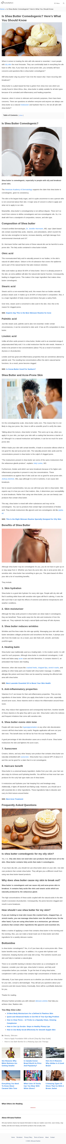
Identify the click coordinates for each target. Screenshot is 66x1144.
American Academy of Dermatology (18, 189)
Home (2, 9)
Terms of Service (39, 1137)
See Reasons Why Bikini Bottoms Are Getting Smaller (9, 1063)
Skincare (14, 1035)
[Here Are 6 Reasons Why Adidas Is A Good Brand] (55, 1056)
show (21, 115)
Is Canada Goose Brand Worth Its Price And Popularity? (32, 1063)
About (47, 1137)
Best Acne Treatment (14, 799)
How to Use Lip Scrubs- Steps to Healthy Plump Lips (28, 1026)
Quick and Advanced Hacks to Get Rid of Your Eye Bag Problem (33, 1017)
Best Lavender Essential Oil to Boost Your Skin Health (28, 683)
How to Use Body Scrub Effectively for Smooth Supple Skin (31, 1030)
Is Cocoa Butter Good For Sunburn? (21, 369)
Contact (52, 1137)
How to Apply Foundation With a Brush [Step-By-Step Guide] (27, 1039)
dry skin (8, 64)
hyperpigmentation (30, 727)
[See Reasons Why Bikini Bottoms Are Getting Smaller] (11, 1056)
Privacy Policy (28, 1137)
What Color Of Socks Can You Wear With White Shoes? (32, 1086)
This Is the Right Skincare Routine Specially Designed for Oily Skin (33, 519)
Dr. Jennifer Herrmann (34, 229)
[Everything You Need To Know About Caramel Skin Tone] (11, 1079)
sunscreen (25, 757)
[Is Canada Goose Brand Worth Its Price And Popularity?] (33, 1056)
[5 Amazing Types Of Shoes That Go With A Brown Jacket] (55, 1079)
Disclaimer (19, 1137)
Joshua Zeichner (8, 479)
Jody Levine (38, 463)
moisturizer (24, 105)
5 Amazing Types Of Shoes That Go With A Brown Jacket (55, 1086)
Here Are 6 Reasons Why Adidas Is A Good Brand (55, 1063)
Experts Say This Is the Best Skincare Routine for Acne (28, 313)
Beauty (7, 1035)
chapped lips (42, 668)
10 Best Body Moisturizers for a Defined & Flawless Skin (30, 1013)
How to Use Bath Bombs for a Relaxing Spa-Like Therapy (26, 1042)
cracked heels (31, 668)
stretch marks (53, 668)
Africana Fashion (35, 1141)
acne (21, 658)
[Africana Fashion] (7, 3)
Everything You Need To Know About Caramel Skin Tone (10, 1086)
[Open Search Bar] (63, 3)
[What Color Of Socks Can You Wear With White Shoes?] (33, 1079)
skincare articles (41, 1001)
